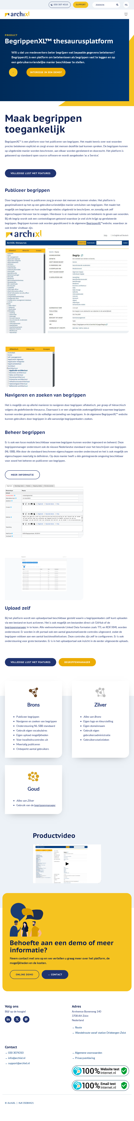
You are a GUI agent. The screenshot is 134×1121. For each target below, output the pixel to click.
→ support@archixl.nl (17, 1063)
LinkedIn (8, 1019)
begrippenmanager (15, 627)
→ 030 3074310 (14, 1052)
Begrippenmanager (77, 662)
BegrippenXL (93, 223)
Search (117, 5)
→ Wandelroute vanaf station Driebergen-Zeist (99, 1032)
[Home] (17, 14)
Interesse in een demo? (46, 72)
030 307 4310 (61, 4)
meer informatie (22, 474)
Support (81, 4)
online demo (24, 974)
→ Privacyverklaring (83, 1058)
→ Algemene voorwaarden (87, 1052)
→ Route (77, 1027)
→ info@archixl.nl (15, 1058)
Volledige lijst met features (30, 173)
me (26, 1019)
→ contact (55, 974)
